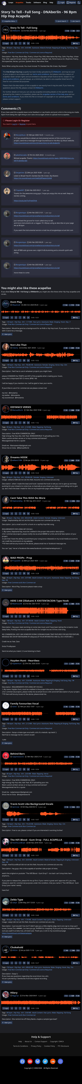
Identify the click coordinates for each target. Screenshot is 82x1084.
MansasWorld (17, 410)
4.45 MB (28, 48)
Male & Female (45, 48)
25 (78, 996)
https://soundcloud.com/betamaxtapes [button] (17, 933)
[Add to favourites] (20, 43)
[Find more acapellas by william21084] (12, 473)
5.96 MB (28, 1013)
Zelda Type (16, 899)
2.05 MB (28, 774)
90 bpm (9, 427)
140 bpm (10, 365)
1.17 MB (29, 322)
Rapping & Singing (59, 48)
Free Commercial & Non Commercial (22, 582)
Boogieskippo (21, 213)
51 (78, 664)
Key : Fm (70, 967)
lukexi (14, 706)
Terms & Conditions (20, 1046)
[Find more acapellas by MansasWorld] (12, 422)
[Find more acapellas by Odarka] (12, 360)
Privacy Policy (36, 1046)
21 (78, 460)
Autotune (35, 48)
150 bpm (10, 967)
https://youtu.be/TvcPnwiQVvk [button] (25, 201)
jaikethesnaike (21, 155)
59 (78, 561)
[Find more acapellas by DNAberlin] (12, 43)
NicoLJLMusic (21, 135)
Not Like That (18, 344)
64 (78, 305)
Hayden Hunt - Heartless (24, 660)
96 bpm (9, 48)
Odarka (15, 348)
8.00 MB (29, 860)
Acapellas (19, 2)
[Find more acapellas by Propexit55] (12, 573)
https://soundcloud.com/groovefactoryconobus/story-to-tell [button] (37, 216)
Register (23, 124)
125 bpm (10, 322)
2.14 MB (28, 427)
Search (76, 21)
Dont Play (16, 301)
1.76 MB (28, 919)
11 (78, 604)
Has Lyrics (37, 322)
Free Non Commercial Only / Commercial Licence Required (30, 52)
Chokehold (16, 947)
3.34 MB (29, 680)
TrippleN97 (20, 190)
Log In (14, 124)
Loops (10, 2)
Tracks (28, 2)
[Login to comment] (24, 43)
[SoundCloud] (53, 1061)
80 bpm (9, 477)
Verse (57, 365)
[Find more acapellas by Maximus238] (12, 616)
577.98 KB (29, 621)
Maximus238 (17, 604)
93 (78, 410)
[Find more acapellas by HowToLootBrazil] (12, 855)
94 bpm (9, 919)
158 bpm (10, 680)
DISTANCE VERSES (20, 407)
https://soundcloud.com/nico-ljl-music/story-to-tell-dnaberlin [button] (37, 143)
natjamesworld (18, 757)
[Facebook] (22, 1061)
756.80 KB (29, 365)
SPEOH (15, 950)
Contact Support (41, 1041)
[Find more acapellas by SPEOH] (12, 963)
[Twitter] (45, 1061)
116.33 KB (29, 824)
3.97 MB (28, 578)
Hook (63, 322)
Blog (45, 2)
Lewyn (14, 902)
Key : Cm (62, 824)
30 (78, 843)
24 (78, 348)
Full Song (70, 48)
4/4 (22, 48)
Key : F (68, 322)
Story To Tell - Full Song (23, 27)
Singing (57, 322)
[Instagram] (60, 1061)
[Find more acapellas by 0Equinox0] (12, 317)
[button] (79, 2)
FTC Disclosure (63, 1046)
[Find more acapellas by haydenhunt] (12, 676)
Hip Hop (17, 48)
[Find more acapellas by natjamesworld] (12, 769)
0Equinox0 (16, 305)
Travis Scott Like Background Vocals (31, 804)
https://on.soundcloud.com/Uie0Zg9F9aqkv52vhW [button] (33, 178)
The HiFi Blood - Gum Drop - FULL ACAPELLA (36, 839)
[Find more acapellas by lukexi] (12, 719)
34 (78, 757)
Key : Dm (63, 365)
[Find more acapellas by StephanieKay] (12, 513)
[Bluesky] (37, 1061)
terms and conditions (41, 74)
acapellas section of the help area (55, 94)
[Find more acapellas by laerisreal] (12, 819)
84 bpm (9, 1013)
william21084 (17, 460)
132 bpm (10, 824)
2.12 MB (29, 723)
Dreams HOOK (19, 457)
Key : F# (5, 580)
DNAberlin (16, 31)
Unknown (50, 477)
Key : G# (5, 862)
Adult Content (39, 518)
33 (78, 903)
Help (51, 2)
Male (51, 322)
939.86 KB (28, 477)
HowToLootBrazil (18, 843)
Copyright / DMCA (57, 1041)
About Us (28, 1041)
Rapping (40, 427)
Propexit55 (16, 561)
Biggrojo (15, 996)
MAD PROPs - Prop (21, 557)
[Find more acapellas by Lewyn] (12, 915)
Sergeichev (20, 173)
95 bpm (9, 578)
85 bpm (9, 774)
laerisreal (15, 807)
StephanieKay (17, 501)
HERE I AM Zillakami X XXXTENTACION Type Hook (39, 600)
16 (78, 707)
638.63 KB (29, 967)
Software (37, 2)
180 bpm (10, 621)
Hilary (14, 992)
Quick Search (62, 21)
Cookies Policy (49, 1046)
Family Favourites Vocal (24, 703)
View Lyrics (8, 334)
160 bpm (10, 723)
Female (45, 365)
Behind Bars (17, 753)
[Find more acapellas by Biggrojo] (12, 1008)
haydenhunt (17, 663)
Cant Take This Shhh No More (27, 498)
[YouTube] (30, 1061)
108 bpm (10, 860)
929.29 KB (28, 518)
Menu (10, 21)
